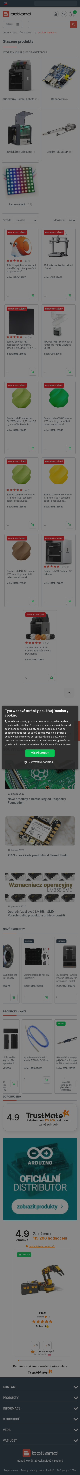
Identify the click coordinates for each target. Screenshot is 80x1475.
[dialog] (40, 737)
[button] (40, 762)
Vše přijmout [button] (40, 753)
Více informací (63, 744)
